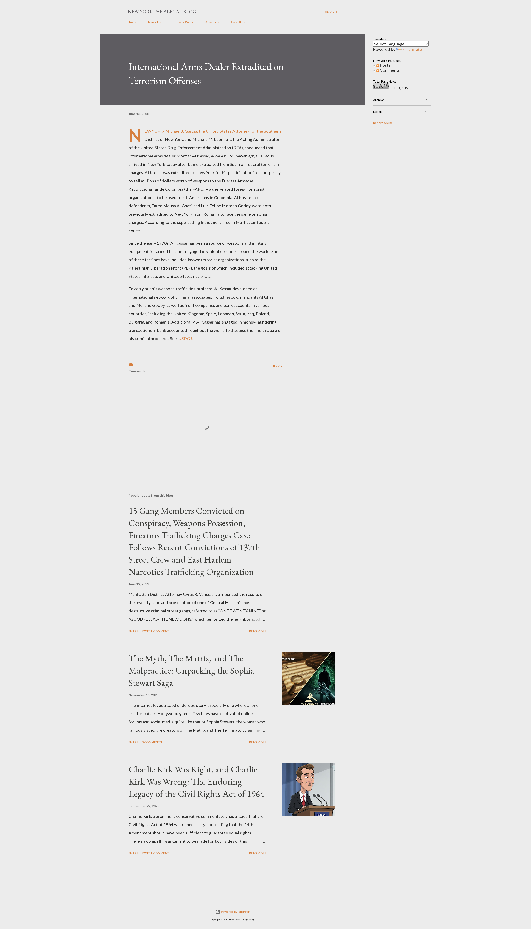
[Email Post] (131, 365)
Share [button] (277, 365)
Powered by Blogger (235, 912)
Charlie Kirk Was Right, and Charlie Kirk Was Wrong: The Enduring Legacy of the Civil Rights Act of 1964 (196, 781)
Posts (384, 64)
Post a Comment (155, 631)
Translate (413, 49)
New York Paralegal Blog (162, 11)
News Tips (155, 22)
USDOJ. (185, 338)
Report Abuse (383, 123)
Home (132, 22)
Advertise (212, 22)
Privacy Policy (183, 22)
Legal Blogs (239, 22)
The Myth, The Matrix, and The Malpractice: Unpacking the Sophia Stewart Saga (192, 670)
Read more (257, 631)
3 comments (152, 742)
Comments (389, 69)
